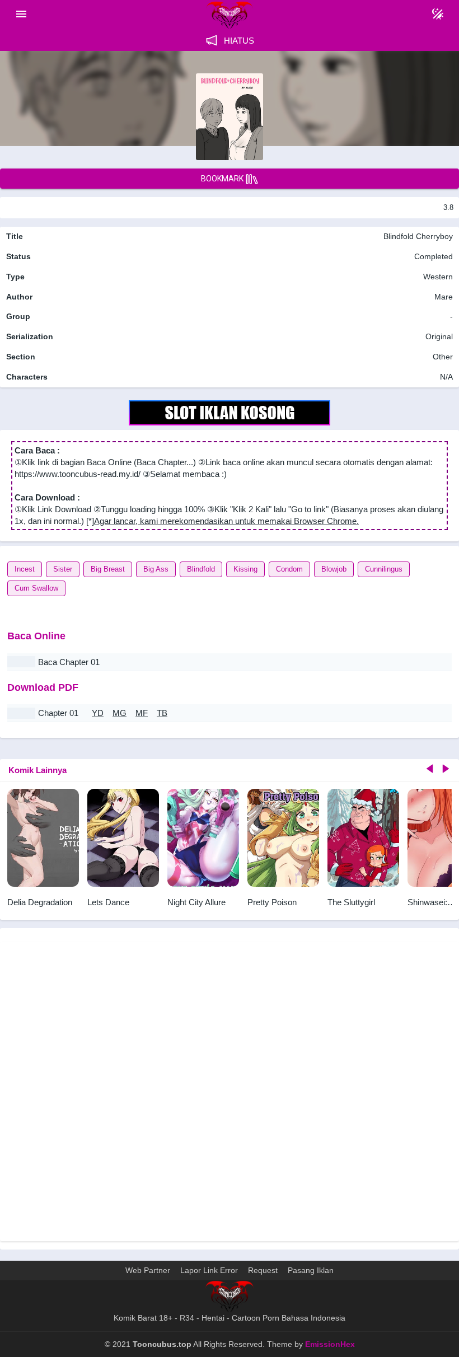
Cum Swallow (36, 588)
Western (437, 276)
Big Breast (108, 569)
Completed (433, 256)
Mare (443, 296)
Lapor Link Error (209, 1270)
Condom (289, 569)
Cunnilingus (383, 569)
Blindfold (201, 569)
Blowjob (333, 569)
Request (263, 1270)
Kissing (245, 569)
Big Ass (155, 569)
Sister (62, 569)
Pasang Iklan (311, 1270)
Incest (25, 569)
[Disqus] (229, 1090)
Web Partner (147, 1270)
